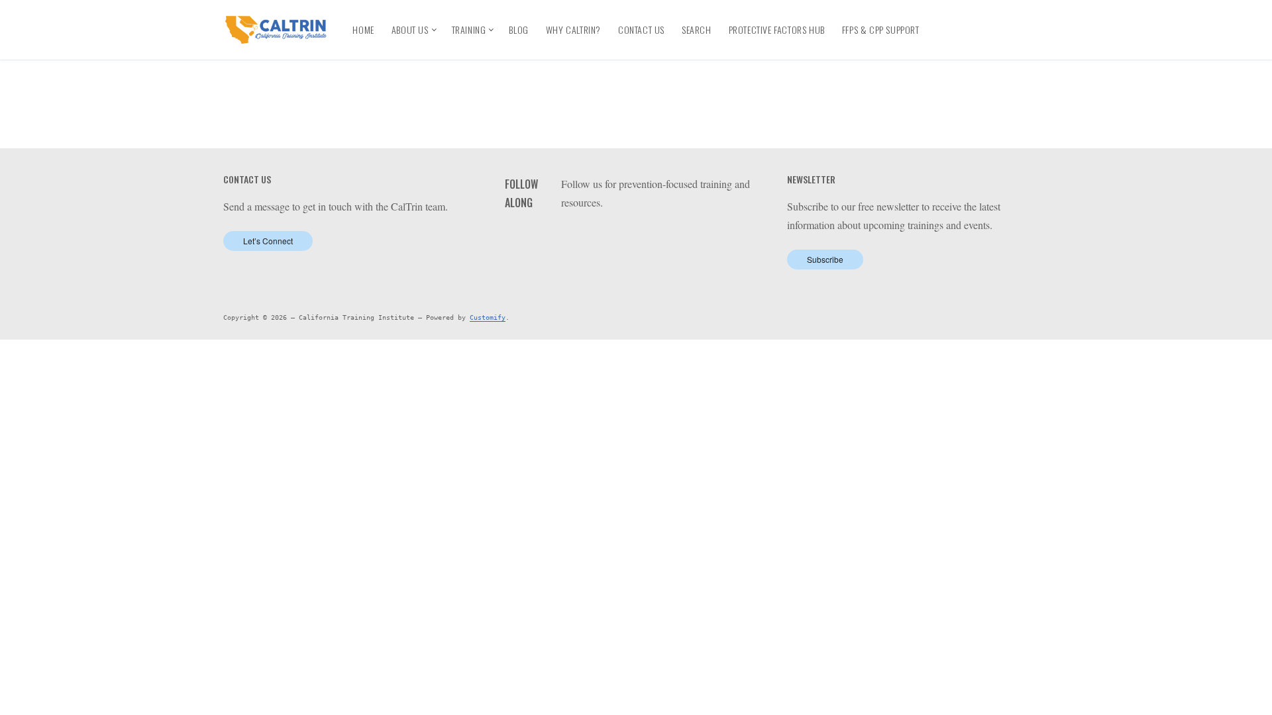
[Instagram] (1021, 19)
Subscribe (825, 259)
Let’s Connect (268, 240)
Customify (487, 317)
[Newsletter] (975, 40)
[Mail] (652, 236)
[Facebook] (949, 19)
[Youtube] (997, 19)
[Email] (951, 40)
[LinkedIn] (973, 19)
